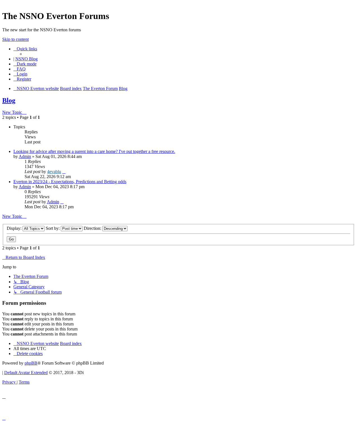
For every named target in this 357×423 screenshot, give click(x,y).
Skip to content (15, 39)
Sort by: (53, 228)
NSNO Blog (26, 58)
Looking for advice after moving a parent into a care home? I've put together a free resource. (94, 151)
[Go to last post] (64, 171)
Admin (25, 156)
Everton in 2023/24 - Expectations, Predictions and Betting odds (69, 181)
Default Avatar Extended (26, 372)
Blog (8, 100)
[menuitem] (19, 69)
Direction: (93, 228)
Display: (15, 228)
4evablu (54, 171)
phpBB (31, 363)
